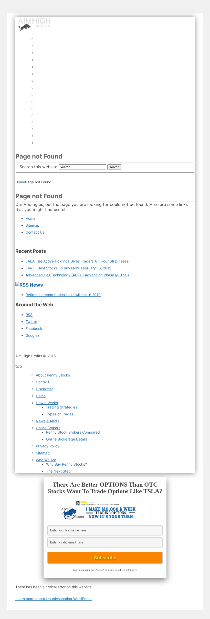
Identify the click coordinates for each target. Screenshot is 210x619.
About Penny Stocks (53, 375)
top (18, 366)
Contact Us (35, 232)
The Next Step (58, 471)
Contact (42, 382)
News (36, 285)
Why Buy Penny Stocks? (66, 464)
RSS (29, 314)
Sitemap (32, 225)
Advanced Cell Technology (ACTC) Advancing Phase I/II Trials (77, 275)
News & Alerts (47, 421)
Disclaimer (44, 389)
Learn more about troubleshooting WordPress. (53, 598)
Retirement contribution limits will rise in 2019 (63, 294)
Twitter (31, 321)
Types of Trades (59, 414)
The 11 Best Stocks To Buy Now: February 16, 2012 (68, 268)
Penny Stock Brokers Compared (73, 432)
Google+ (33, 335)
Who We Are (46, 460)
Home (20, 182)
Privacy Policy (47, 446)
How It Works (47, 403)
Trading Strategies (61, 407)
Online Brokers (48, 428)
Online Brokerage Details (66, 439)
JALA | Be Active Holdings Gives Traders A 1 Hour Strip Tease (77, 261)
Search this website (38, 166)
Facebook (34, 328)
